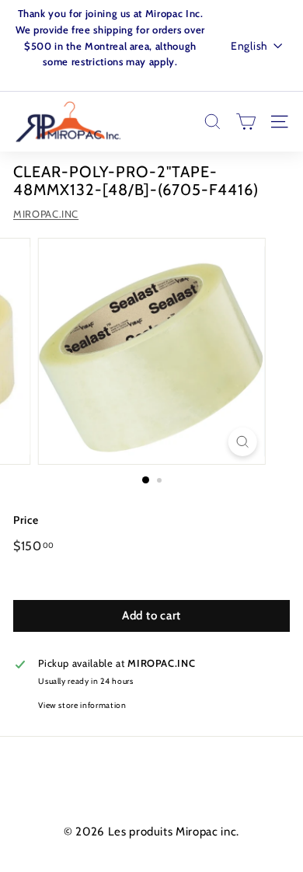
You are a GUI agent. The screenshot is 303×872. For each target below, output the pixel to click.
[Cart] (246, 122)
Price (25, 520)
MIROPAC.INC (45, 214)
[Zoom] (242, 441)
